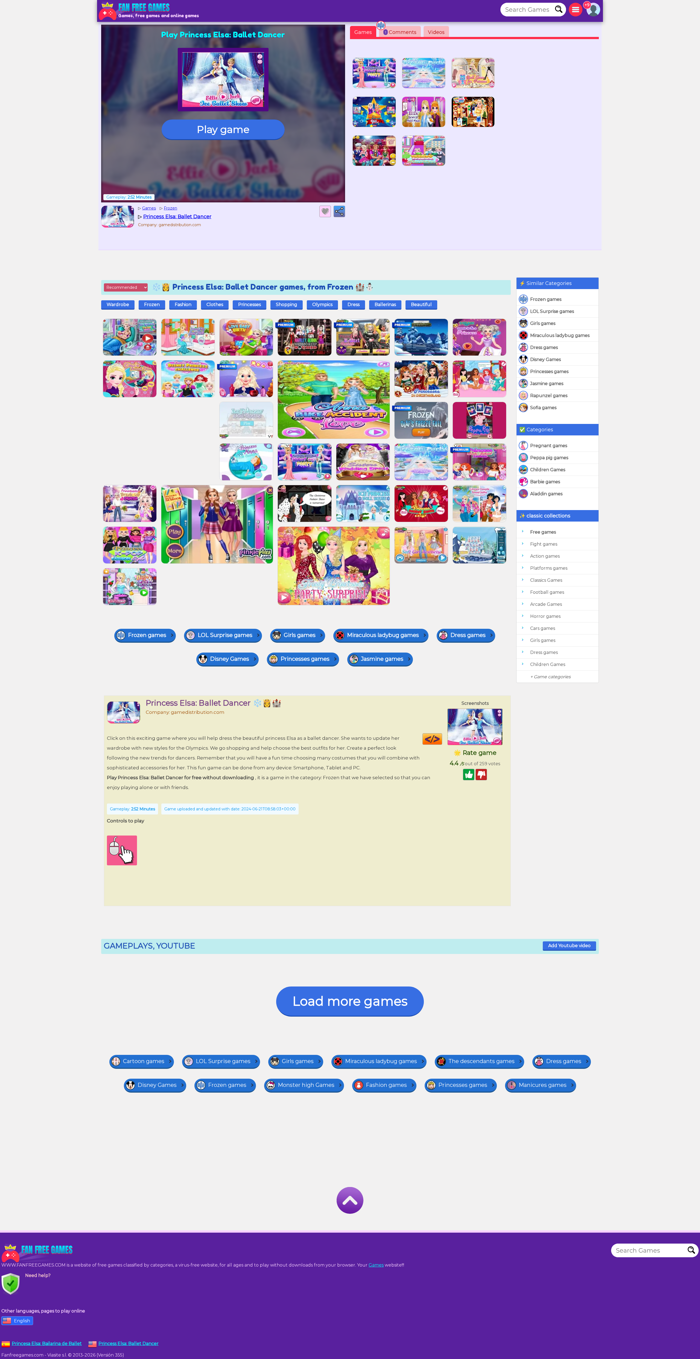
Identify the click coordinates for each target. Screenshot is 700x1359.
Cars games (542, 628)
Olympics (322, 304)
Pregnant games (548, 445)
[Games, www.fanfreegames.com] (135, 11)
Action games (545, 556)
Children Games (547, 469)
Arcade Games (546, 604)
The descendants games (481, 1061)
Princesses (249, 304)
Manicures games (543, 1085)
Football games (547, 592)
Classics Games (546, 580)
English (22, 1320)
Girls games (542, 323)
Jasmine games (546, 383)
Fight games (543, 544)
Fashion (183, 304)
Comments (400, 32)
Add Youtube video (569, 945)
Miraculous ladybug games (560, 335)
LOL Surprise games (552, 311)
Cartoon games (143, 1061)
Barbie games (545, 481)
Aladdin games (546, 493)
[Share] (339, 211)
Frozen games (545, 299)
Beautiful (421, 304)
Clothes (214, 304)
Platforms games (548, 568)
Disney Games (545, 359)
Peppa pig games (549, 457)
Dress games (544, 347)
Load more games (350, 1001)
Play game (223, 129)
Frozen (152, 304)
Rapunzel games (548, 395)
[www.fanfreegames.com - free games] (38, 1253)
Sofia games (543, 407)
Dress (354, 304)
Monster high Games (306, 1085)
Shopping (286, 304)
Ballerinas (385, 304)
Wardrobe (118, 304)
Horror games (545, 616)
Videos (436, 32)
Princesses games (549, 371)
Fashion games (386, 1085)
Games (363, 32)
